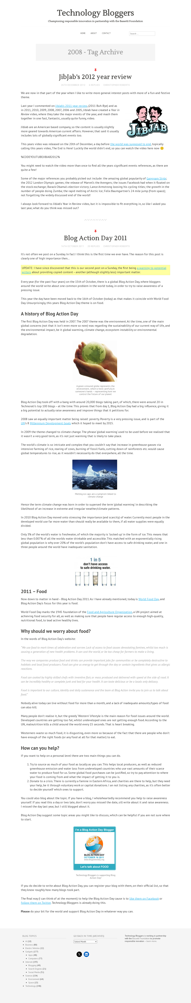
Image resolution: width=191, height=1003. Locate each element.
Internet (28, 962)
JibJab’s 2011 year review (71, 106)
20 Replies (94, 246)
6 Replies (94, 85)
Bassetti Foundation (141, 938)
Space (31, 982)
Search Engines (35, 968)
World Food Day (148, 599)
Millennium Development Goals (50, 423)
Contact (106, 33)
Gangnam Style (156, 178)
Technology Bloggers (95, 13)
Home (83, 33)
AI (26, 941)
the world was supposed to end (130, 144)
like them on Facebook (144, 898)
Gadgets (29, 951)
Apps (30, 955)
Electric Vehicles (32, 948)
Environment (33, 979)
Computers (33, 958)
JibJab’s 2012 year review (95, 77)
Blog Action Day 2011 (95, 238)
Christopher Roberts (116, 85)
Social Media (34, 972)
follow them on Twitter (36, 903)
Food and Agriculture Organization (109, 612)
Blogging (32, 965)
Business (29, 944)
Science (28, 975)
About (94, 33)
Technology (30, 986)
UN (23, 423)
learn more (151, 941)
